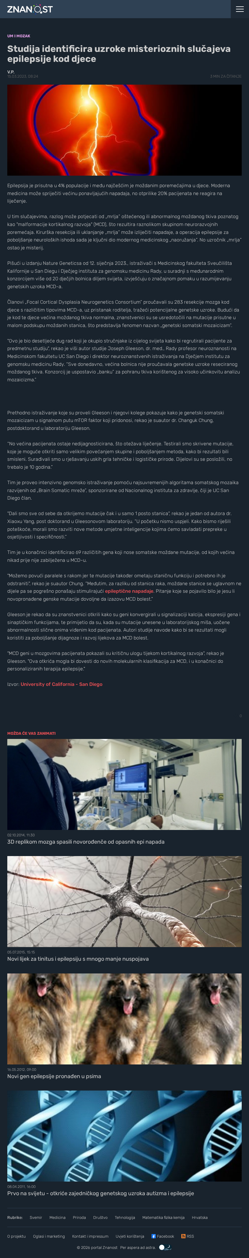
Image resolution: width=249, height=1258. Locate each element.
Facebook (165, 1236)
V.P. (11, 72)
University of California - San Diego (61, 684)
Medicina (57, 1217)
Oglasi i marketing (49, 1236)
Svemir (36, 1217)
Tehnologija (125, 1217)
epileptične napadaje (129, 591)
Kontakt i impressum (90, 1236)
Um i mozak (18, 36)
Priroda (79, 1217)
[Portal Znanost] (93, 9)
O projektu (16, 1236)
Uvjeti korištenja (130, 1236)
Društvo (100, 1217)
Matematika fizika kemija (163, 1217)
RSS (190, 1236)
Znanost (110, 1247)
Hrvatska (200, 1217)
